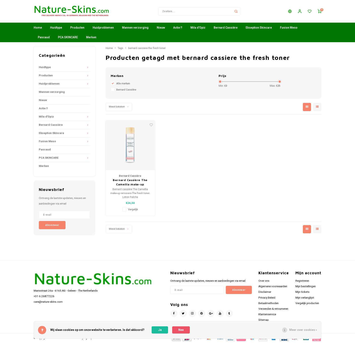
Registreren (302, 281)
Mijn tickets (302, 292)
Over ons (263, 281)
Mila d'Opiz (197, 28)
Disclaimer (264, 292)
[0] (319, 11)
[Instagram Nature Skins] (192, 313)
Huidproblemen (103, 28)
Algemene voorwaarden (272, 286)
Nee (181, 330)
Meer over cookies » (303, 330)
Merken (91, 37)
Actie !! (177, 28)
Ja (160, 330)
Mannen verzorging (135, 28)
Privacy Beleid (266, 298)
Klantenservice (267, 314)
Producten (77, 28)
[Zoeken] (236, 11)
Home (38, 28)
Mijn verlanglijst (304, 298)
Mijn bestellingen (305, 286)
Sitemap (263, 320)
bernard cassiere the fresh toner (147, 48)
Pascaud (44, 37)
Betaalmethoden (268, 303)
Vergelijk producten (307, 303)
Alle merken (123, 83)
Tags (120, 48)
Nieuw (161, 28)
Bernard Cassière (225, 28)
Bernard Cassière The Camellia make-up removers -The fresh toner (130, 182)
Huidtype (56, 28)
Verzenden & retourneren (273, 309)
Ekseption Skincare (259, 28)
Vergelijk (133, 209)
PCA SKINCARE (68, 37)
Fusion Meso (288, 28)
